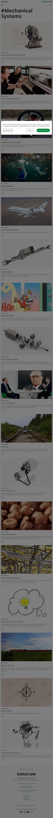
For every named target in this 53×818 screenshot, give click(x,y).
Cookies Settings (8, 130)
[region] (26, 128)
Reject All (30, 130)
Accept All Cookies (43, 130)
